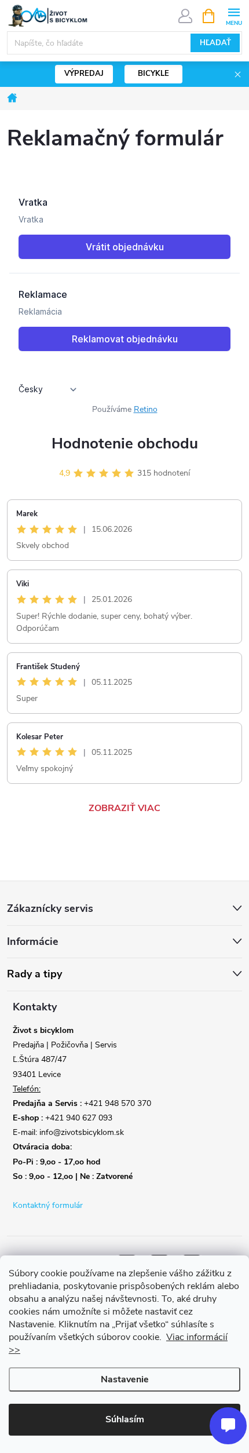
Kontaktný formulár (48, 1205)
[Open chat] (228, 1425)
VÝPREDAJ (84, 73)
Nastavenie (125, 1379)
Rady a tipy (34, 974)
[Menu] (233, 15)
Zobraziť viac (124, 808)
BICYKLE (153, 73)
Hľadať (215, 43)
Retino (146, 409)
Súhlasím (124, 1419)
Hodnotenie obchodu (125, 443)
